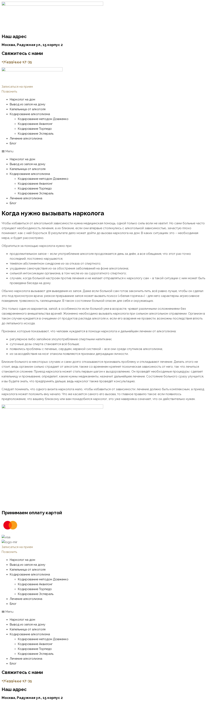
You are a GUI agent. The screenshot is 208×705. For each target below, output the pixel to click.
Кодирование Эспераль (35, 133)
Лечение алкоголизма (26, 138)
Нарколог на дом (22, 99)
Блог (13, 143)
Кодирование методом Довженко (43, 119)
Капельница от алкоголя (28, 109)
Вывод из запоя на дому (27, 104)
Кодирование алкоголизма (30, 114)
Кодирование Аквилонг (35, 124)
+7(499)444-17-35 (17, 62)
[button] (17, 86)
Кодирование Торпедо (35, 129)
